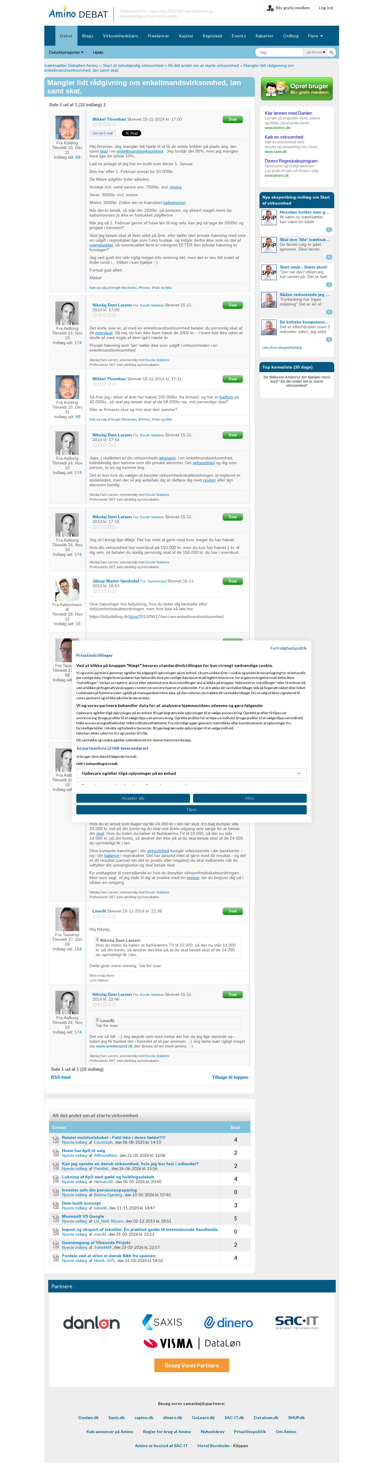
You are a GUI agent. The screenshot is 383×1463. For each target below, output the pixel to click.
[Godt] (109, 124)
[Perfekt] (114, 124)
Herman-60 (103, 1182)
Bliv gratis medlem (292, 7)
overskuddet (101, 245)
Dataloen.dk (266, 1417)
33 (78, 623)
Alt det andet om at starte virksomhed (203, 65)
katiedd (100, 1208)
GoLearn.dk (203, 1417)
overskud (104, 332)
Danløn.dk (88, 1417)
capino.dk (143, 1417)
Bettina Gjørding (108, 1195)
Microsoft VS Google (83, 1216)
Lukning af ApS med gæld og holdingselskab (108, 1176)
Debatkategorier (65, 52)
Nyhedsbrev (212, 1431)
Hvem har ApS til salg (83, 1150)
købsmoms (173, 202)
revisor (209, 480)
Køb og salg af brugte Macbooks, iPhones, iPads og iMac (130, 287)
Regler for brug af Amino (167, 1431)
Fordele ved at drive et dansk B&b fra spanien (109, 1255)
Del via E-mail (103, 133)
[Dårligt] (95, 124)
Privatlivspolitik (250, 1431)
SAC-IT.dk (234, 1417)
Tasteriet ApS (156, 581)
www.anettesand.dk (114, 1046)
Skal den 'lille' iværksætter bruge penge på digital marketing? (306, 239)
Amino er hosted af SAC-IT (161, 1445)
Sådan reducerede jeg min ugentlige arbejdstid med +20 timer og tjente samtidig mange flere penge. (306, 294)
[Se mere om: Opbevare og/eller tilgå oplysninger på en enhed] (299, 773)
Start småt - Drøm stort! (303, 267)
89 (78, 157)
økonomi (167, 458)
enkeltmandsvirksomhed (140, 151)
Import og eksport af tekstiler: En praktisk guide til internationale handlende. (140, 1229)
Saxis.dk (116, 1417)
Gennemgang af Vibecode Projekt (96, 1242)
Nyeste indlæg (74, 1142)
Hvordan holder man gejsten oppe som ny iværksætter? (306, 212)
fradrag (226, 397)
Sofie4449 (102, 1247)
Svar (233, 119)
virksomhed (204, 462)
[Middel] (104, 124)
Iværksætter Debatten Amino (71, 65)
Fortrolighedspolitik (288, 648)
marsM (100, 1234)
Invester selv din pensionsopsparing (99, 1190)
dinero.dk (172, 1417)
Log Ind (326, 7)
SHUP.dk (296, 1417)
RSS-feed (61, 1077)
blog (133, 616)
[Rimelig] (100, 124)
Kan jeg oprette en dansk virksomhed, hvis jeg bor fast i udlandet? (130, 1163)
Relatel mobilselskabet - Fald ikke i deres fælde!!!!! (114, 1137)
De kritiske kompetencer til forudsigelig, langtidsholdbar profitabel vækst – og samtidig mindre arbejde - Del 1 (306, 322)
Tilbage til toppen (230, 1077)
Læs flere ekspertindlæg (282, 348)
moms (176, 187)
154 (78, 949)
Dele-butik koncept (81, 1203)
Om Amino (286, 1431)
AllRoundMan (105, 1155)
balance (111, 855)
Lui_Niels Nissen (108, 1221)
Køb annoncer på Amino (109, 1431)
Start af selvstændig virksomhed (133, 65)
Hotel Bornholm (213, 1445)
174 (78, 342)
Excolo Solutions (152, 305)
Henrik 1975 (104, 1260)
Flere (314, 35)
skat (104, 151)
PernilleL (101, 1168)
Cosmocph (103, 1142)
